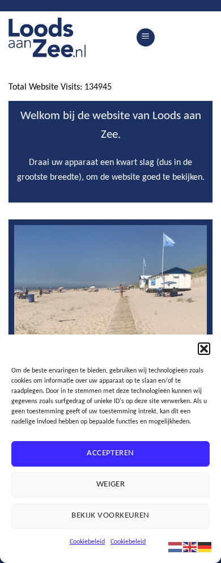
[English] (190, 546)
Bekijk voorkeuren (110, 515)
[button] (204, 348)
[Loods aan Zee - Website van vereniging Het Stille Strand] (67, 37)
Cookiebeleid (87, 542)
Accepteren (110, 453)
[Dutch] (175, 546)
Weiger (110, 484)
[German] (205, 546)
